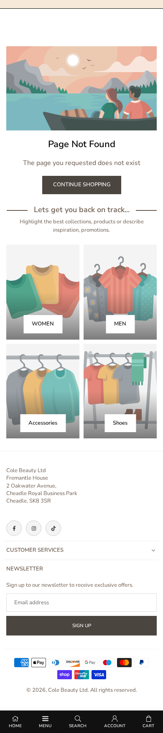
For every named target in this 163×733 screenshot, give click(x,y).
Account (114, 726)
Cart (148, 726)
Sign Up (81, 625)
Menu (45, 726)
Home (15, 726)
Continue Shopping (81, 184)
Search (78, 726)
